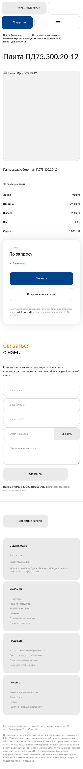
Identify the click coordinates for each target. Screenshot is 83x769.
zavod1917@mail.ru (19, 562)
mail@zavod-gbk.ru (25, 312)
